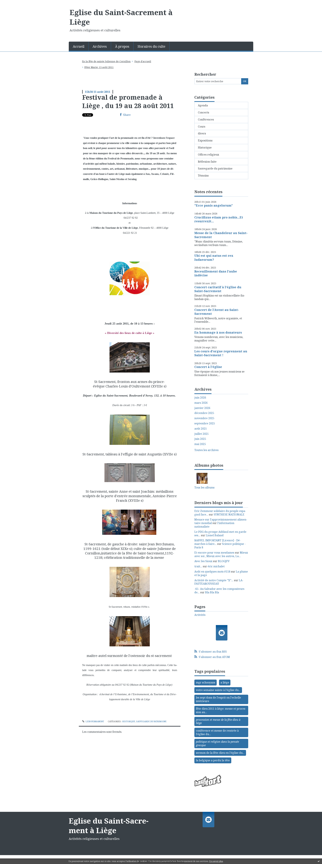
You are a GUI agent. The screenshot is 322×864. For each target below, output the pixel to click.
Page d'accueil (143, 61)
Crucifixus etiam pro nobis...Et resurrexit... (218, 219)
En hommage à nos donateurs (218, 332)
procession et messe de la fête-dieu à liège (218, 721)
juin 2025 (200, 439)
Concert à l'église (208, 367)
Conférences (206, 119)
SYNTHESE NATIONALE (229, 514)
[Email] (221, 632)
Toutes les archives (206, 450)
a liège (225, 682)
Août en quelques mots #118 (212, 571)
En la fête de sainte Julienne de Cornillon (106, 61)
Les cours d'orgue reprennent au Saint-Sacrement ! (220, 353)
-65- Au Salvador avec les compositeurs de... (219, 590)
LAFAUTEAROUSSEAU (218, 582)
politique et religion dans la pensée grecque (217, 743)
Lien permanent (94, 721)
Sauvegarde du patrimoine (151, 721)
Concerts (203, 112)
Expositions (205, 140)
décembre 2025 (204, 413)
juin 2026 (200, 397)
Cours (201, 126)
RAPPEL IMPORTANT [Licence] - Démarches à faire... (217, 542)
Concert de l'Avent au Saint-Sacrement (216, 312)
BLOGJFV (224, 561)
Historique (128, 721)
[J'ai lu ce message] (318, 861)
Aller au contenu (12, 3)
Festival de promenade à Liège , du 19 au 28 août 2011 (128, 101)
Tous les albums (204, 487)
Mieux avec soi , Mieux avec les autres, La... (221, 554)
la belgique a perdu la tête (213, 760)
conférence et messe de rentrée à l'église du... (217, 732)
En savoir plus (216, 861)
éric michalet (216, 566)
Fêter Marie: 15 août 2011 (99, 67)
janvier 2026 (202, 408)
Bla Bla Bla (212, 592)
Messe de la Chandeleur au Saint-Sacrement (221, 235)
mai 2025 (200, 444)
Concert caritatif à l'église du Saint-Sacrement (217, 289)
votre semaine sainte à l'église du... (218, 690)
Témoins (203, 175)
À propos (122, 46)
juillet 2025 (201, 434)
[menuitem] (79, 46)
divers (202, 133)
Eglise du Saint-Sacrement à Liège (121, 17)
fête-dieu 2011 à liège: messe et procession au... (221, 710)
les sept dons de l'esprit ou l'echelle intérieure (218, 699)
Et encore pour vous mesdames (214, 552)
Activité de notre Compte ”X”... (213, 580)
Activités (199, 615)
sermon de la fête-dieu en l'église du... (220, 753)
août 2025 (200, 428)
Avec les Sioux (203, 561)
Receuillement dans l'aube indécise (215, 273)
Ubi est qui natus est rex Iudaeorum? (213, 257)
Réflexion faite (207, 161)
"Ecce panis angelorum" (213, 205)
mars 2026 (201, 403)
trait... (198, 566)
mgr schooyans (205, 682)
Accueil (78, 46)
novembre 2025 (204, 418)
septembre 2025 (204, 423)
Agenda (203, 105)
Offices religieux (208, 154)
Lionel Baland (215, 535)
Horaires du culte (151, 46)
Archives (100, 46)
